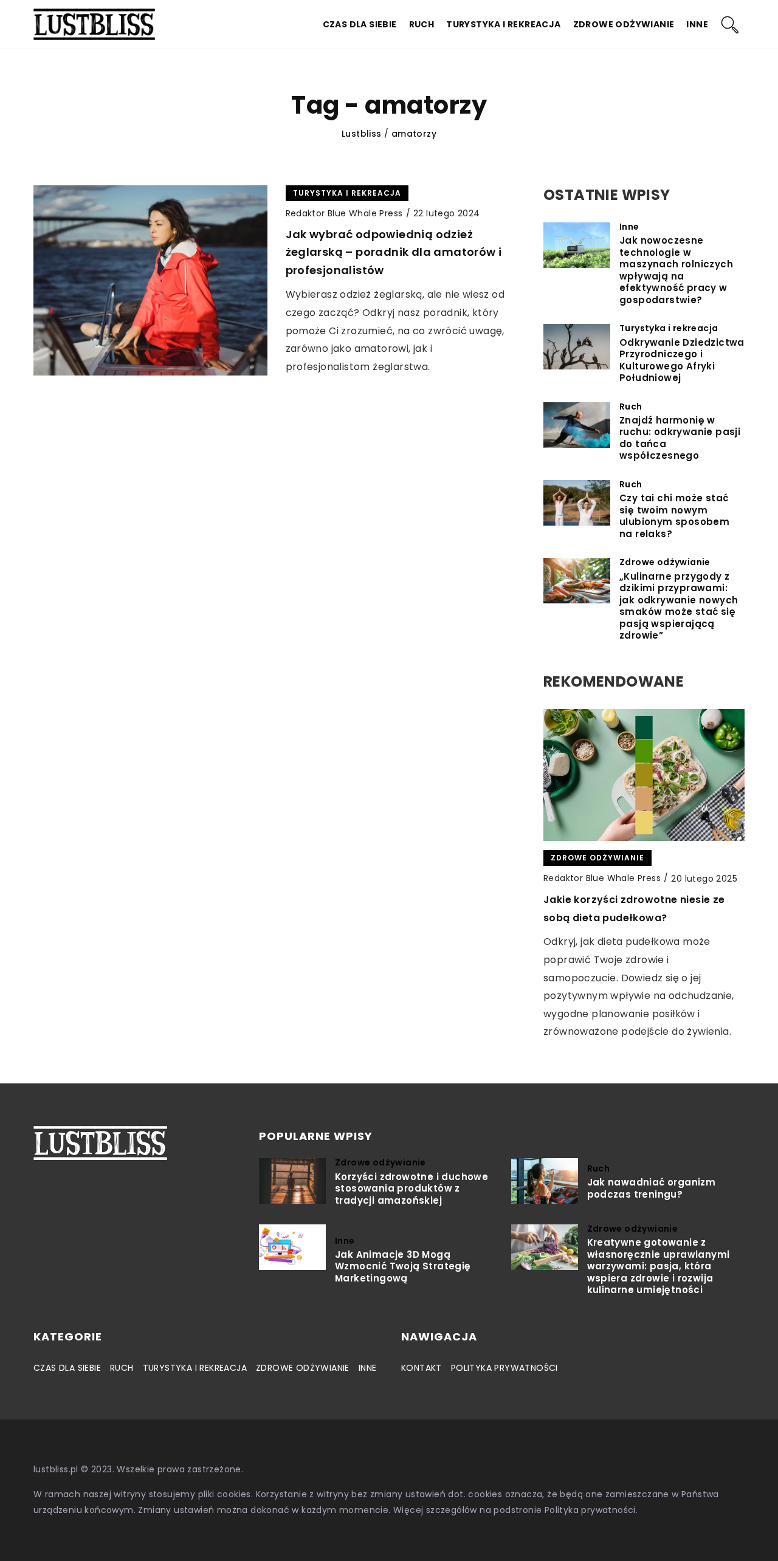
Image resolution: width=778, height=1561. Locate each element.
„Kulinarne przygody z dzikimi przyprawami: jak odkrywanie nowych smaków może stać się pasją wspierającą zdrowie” (678, 606)
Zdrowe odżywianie (624, 24)
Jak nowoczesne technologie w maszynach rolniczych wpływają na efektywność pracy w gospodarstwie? (676, 270)
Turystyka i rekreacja (503, 24)
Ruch (422, 24)
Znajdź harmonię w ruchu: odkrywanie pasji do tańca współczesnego (679, 438)
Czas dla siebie (360, 24)
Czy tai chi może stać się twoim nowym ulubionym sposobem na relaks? (674, 516)
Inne (697, 24)
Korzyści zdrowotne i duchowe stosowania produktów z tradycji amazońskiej (411, 1189)
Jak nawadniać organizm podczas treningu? (651, 1188)
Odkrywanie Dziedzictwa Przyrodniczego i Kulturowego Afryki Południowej (682, 360)
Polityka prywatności (504, 1368)
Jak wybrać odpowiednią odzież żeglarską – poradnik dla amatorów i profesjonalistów (394, 252)
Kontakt (421, 1368)
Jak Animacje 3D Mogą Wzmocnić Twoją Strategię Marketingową (403, 1267)
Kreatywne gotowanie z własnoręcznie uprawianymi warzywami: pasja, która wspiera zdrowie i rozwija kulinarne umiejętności (658, 1266)
